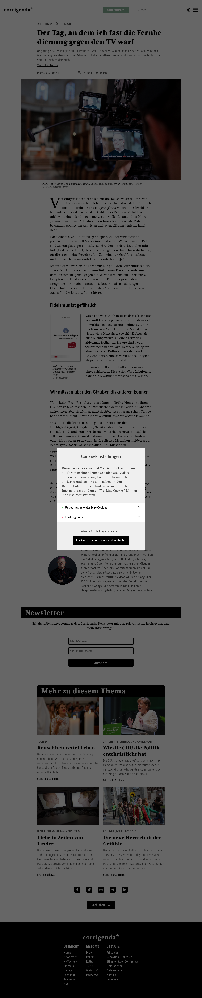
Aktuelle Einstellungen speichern (100, 531)
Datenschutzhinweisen (78, 486)
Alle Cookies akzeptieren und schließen (101, 540)
